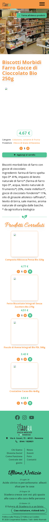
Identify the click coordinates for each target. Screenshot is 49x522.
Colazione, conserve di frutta (26, 139)
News (30, 449)
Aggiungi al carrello (26, 155)
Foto (29, 456)
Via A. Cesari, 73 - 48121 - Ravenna (26, 438)
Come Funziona (14, 456)
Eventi (30, 453)
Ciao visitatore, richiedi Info (29, 510)
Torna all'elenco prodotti (33, 15)
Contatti (31, 459)
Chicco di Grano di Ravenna (26, 143)
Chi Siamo (16, 449)
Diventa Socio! (14, 453)
